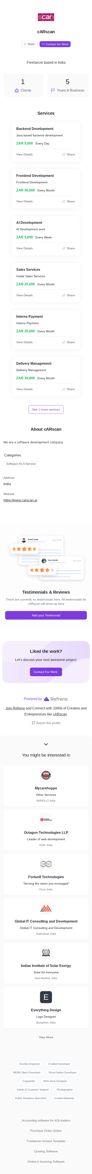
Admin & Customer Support (33, 1089)
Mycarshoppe (46, 788)
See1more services (46, 409)
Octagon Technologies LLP (46, 832)
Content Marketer (64, 1098)
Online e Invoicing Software (46, 1161)
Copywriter (28, 1081)
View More (46, 1037)
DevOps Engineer (29, 1064)
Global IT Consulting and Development (46, 921)
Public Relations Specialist (30, 1098)
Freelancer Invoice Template (46, 1141)
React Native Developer (63, 1072)
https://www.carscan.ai (20, 500)
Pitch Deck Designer (55, 1081)
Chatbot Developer (59, 1064)
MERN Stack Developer (27, 1072)
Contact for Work (57, 44)
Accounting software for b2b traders (46, 1120)
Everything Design (46, 1010)
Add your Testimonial (46, 615)
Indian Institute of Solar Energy (46, 966)
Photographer (65, 1089)
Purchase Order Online (46, 1130)
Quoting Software (46, 1151)
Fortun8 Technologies (46, 877)
